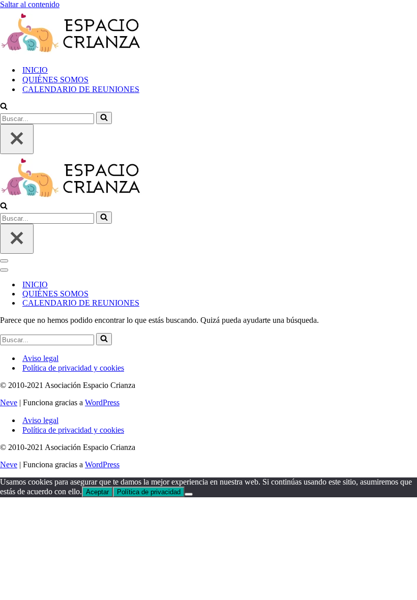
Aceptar (97, 492)
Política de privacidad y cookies (73, 368)
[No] (189, 494)
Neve (8, 402)
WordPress (102, 402)
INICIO (35, 70)
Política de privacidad (149, 492)
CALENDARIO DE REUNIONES (80, 89)
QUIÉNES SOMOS (55, 79)
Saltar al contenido (29, 4)
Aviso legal (40, 358)
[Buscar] (4, 107)
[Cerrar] (17, 139)
